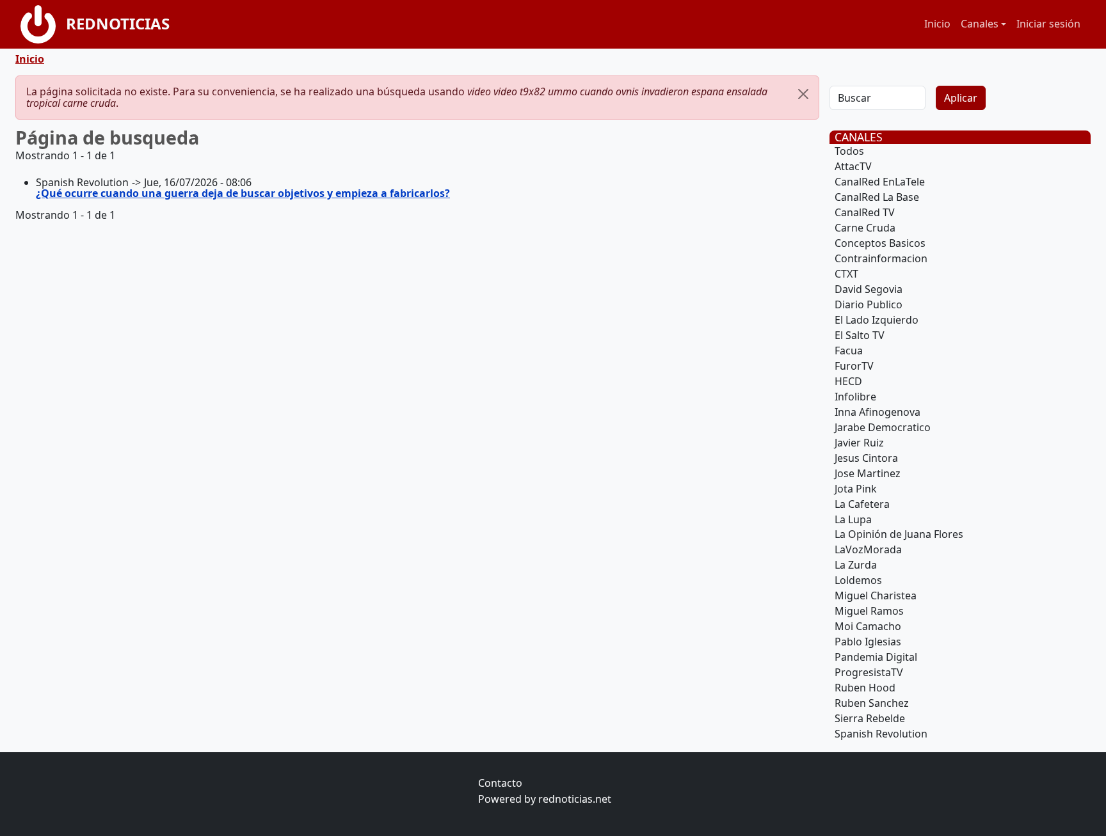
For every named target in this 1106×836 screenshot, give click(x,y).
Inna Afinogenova (877, 412)
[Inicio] (43, 24)
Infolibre (855, 397)
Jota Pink (856, 489)
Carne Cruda (865, 228)
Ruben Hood (865, 688)
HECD (848, 381)
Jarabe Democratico (883, 427)
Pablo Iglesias (868, 642)
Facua (849, 350)
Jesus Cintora (866, 458)
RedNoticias (118, 23)
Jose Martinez (868, 473)
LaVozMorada (868, 549)
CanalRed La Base (877, 197)
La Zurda (856, 565)
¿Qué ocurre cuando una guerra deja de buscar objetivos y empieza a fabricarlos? (243, 193)
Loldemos (858, 580)
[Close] (803, 94)
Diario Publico (868, 304)
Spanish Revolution (881, 734)
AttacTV (853, 166)
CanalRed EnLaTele (880, 182)
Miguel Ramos (869, 611)
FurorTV (854, 366)
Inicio (937, 24)
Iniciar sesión (1048, 24)
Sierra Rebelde (870, 718)
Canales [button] (979, 24)
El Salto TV (860, 335)
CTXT (846, 274)
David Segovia (868, 289)
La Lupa (853, 519)
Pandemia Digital (876, 657)
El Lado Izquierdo (876, 320)
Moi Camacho (868, 626)
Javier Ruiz (859, 443)
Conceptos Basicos (880, 243)
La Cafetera (862, 504)
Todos (849, 151)
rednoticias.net (574, 799)
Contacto (500, 783)
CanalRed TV (865, 212)
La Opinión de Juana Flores (899, 534)
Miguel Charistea (876, 595)
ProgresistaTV (869, 672)
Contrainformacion (881, 258)
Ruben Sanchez (872, 703)
